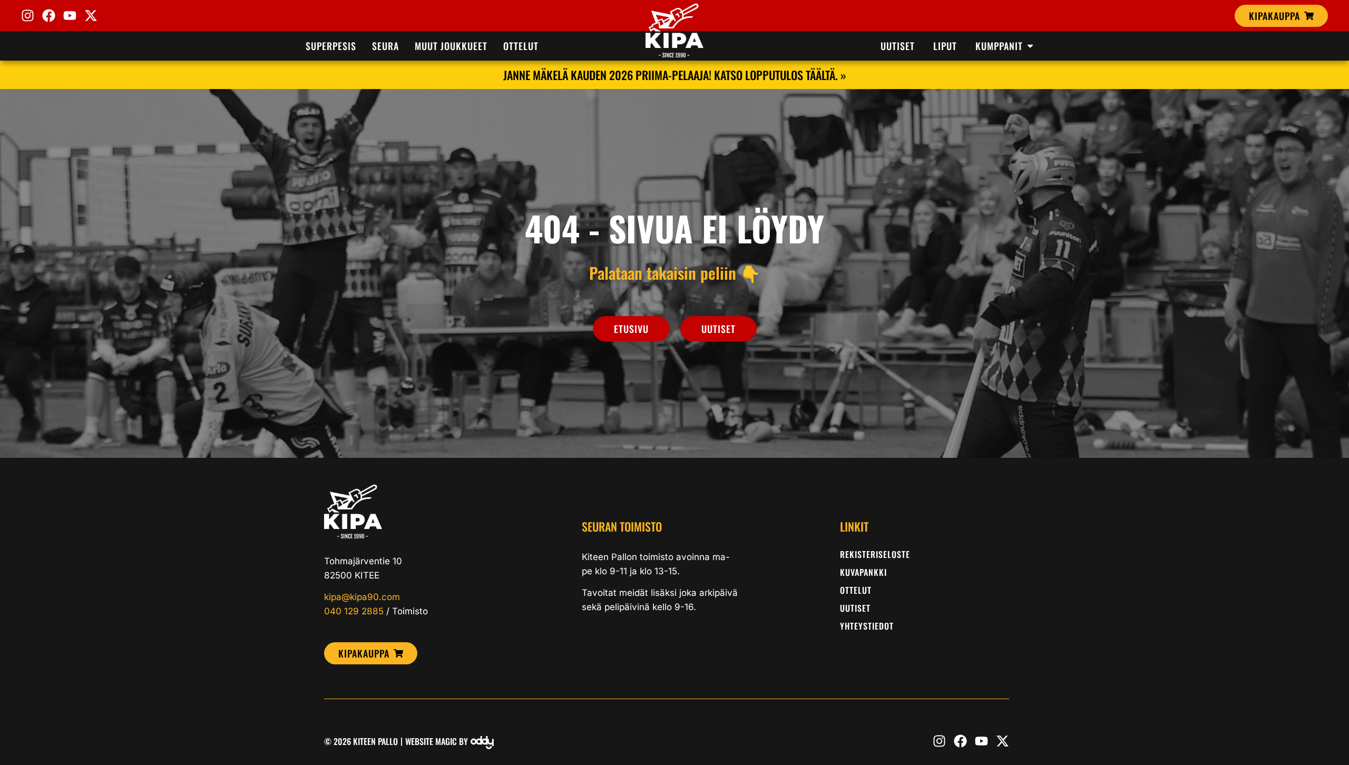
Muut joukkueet (451, 46)
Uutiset (855, 608)
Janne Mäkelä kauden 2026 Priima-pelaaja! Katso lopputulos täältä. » (674, 74)
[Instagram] (27, 15)
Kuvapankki (863, 572)
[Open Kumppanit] (1030, 46)
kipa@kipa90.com (362, 597)
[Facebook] (48, 15)
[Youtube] (69, 15)
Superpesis (331, 46)
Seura (385, 46)
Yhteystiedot (867, 626)
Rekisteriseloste (875, 554)
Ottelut (521, 46)
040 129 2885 (354, 611)
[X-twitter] (90, 15)
